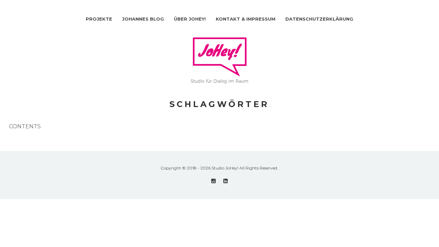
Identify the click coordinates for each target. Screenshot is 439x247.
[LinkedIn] (225, 181)
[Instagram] (213, 181)
